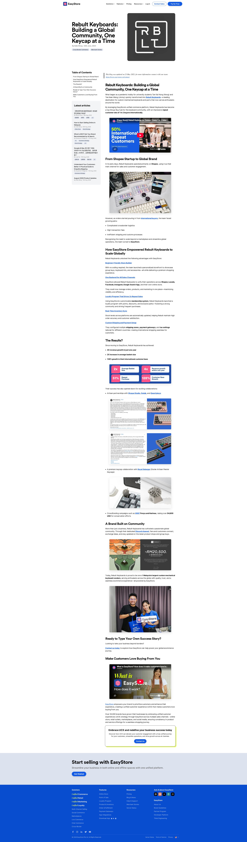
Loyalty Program (105, 801)
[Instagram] (77, 832)
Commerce (80, 794)
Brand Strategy (86, 129)
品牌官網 (83, 159)
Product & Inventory (106, 804)
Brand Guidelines (160, 808)
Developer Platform (161, 815)
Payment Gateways (106, 811)
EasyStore (109, 704)
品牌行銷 (77, 159)
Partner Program (160, 811)
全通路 (87, 117)
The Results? (77, 84)
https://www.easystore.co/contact (118, 77)
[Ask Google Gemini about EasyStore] (164, 794)
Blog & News (131, 797)
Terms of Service (161, 837)
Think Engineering (160, 818)
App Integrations (105, 815)
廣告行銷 (89, 159)
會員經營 (77, 117)
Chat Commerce (78, 823)
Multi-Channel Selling (79, 809)
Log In (147, 4)
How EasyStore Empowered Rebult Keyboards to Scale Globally (85, 80)
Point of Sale (103, 797)
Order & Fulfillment (106, 808)
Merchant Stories (96, 49)
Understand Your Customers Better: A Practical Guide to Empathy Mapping (84, 166)
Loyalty (78, 805)
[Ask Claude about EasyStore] (160, 794)
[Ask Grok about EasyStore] (172, 794)
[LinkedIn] (81, 832)
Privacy (170, 837)
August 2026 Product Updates (85, 178)
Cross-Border (77, 826)
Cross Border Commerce (80, 49)
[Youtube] (90, 832)
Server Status (131, 808)
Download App (104, 818)
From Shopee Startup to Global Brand (86, 77)
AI (75, 140)
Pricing (128, 4)
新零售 (82, 117)
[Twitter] (86, 832)
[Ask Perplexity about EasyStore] (168, 794)
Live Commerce (77, 819)
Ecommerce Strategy (84, 140)
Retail (77, 798)
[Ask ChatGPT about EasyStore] (155, 794)
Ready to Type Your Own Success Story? (84, 91)
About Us (157, 804)
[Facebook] (73, 832)
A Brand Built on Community (82, 87)
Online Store (78, 129)
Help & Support (132, 801)
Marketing (79, 802)
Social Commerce (78, 813)
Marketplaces (77, 816)
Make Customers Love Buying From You (85, 95)
